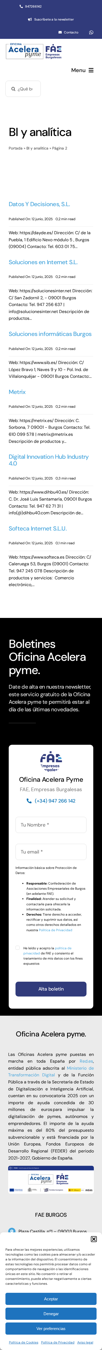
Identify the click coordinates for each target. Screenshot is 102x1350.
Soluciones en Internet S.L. (43, 262)
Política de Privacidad (58, 1342)
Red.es (86, 1061)
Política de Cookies (23, 1342)
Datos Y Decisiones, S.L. (39, 204)
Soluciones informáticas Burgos (50, 334)
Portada (16, 148)
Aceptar (51, 1299)
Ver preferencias (51, 1328)
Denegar (51, 1313)
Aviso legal (85, 1342)
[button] (94, 1239)
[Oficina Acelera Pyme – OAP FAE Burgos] (33, 45)
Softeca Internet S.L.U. (38, 528)
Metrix (18, 392)
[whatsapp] (91, 32)
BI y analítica (37, 148)
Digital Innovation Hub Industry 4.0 (49, 460)
